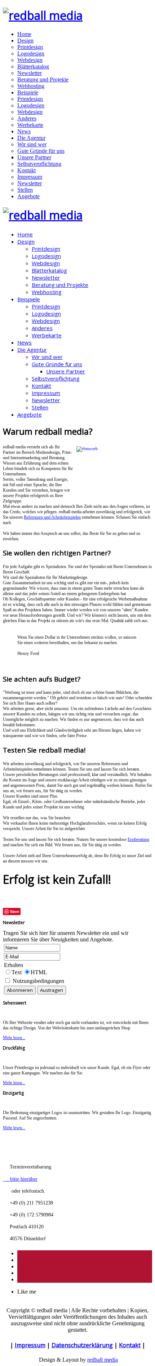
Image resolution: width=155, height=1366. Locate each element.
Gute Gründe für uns (41, 151)
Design (25, 40)
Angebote (28, 196)
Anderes (26, 118)
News (24, 131)
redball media (102, 1360)
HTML (39, 972)
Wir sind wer (31, 144)
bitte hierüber (20, 1179)
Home (24, 34)
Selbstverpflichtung (39, 164)
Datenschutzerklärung (82, 1345)
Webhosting (30, 86)
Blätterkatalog (33, 66)
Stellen (25, 190)
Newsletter (29, 73)
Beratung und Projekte (42, 79)
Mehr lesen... (14, 1037)
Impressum (29, 177)
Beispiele (27, 92)
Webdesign (30, 60)
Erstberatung (138, 839)
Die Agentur (31, 138)
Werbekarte (30, 125)
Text (17, 972)
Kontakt (26, 170)
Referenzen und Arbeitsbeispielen (52, 517)
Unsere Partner (34, 157)
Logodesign (30, 53)
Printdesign (30, 47)
